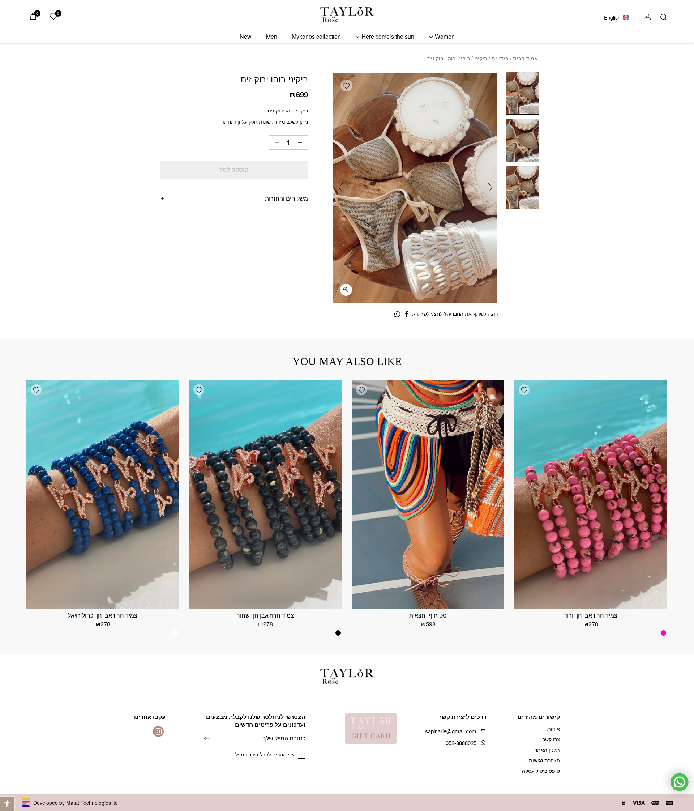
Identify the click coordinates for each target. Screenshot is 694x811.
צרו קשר (551, 739)
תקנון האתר (547, 749)
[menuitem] (616, 17)
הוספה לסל (234, 169)
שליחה (212, 738)
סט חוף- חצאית (428, 615)
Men (271, 36)
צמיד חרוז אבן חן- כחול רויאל (102, 615)
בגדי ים (500, 58)
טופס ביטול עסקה (541, 770)
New (246, 36)
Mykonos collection (316, 36)
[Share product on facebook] (406, 314)
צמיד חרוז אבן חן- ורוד (590, 615)
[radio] (663, 632)
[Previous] (490, 187)
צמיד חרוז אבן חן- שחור (265, 615)
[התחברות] (647, 17)
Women (445, 36)
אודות (553, 728)
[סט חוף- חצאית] (428, 494)
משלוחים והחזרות (286, 198)
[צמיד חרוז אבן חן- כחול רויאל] (102, 494)
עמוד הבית (525, 58)
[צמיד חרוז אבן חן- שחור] (265, 494)
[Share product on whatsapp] (397, 314)
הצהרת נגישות (544, 760)
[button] (7, 804)
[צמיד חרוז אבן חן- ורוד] (590, 494)
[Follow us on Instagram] (158, 731)
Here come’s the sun (387, 36)
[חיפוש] (663, 17)
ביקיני (481, 58)
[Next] (341, 187)
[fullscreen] (346, 290)
